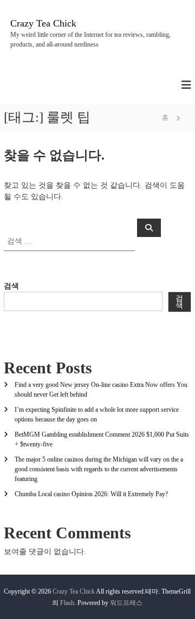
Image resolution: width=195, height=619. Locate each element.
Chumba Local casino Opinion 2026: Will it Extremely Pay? (91, 494)
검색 (11, 286)
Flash (67, 603)
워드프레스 (126, 603)
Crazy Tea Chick (43, 23)
